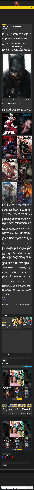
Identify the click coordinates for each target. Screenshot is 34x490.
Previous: (7, 311)
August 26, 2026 (15, 327)
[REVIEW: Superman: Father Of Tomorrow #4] (7, 320)
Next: (26, 311)
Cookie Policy (16, 488)
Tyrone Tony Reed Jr (15, 326)
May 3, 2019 (8, 28)
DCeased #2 (29, 294)
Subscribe (4, 360)
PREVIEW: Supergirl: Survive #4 (16, 409)
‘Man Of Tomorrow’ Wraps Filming (4, 409)
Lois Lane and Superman (9, 111)
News (3, 406)
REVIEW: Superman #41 (27, 324)
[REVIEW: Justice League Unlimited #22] (17, 320)
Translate (8, 455)
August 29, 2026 (4, 327)
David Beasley (25, 325)
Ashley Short (4, 28)
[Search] (31, 7)
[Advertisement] (17, 17)
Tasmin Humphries (5, 326)
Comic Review (4, 24)
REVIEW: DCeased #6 (5, 304)
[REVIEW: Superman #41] (27, 320)
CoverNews (23, 471)
